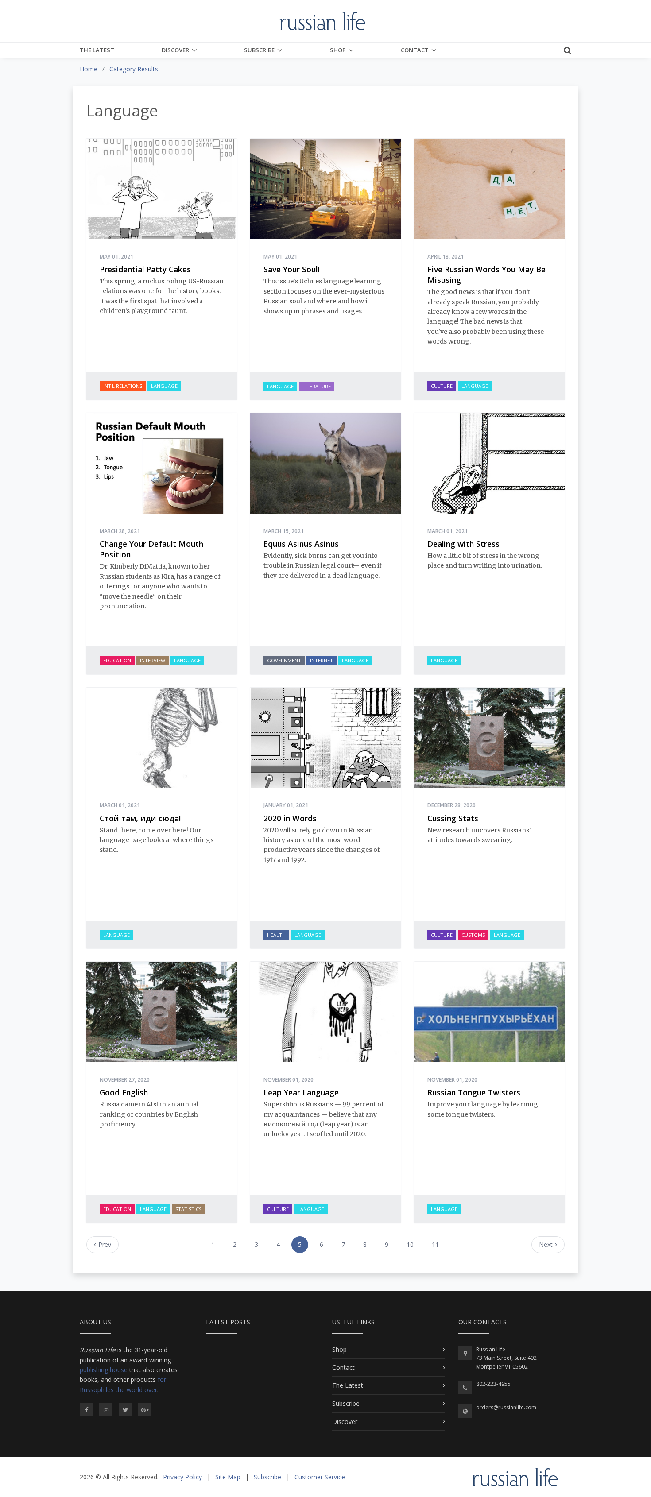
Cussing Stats (452, 818)
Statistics (188, 1209)
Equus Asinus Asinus (301, 543)
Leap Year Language (301, 1092)
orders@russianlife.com (506, 1407)
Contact (415, 50)
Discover (175, 50)
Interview (152, 660)
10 (410, 1244)
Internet (321, 660)
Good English (124, 1092)
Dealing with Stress (463, 543)
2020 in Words (290, 818)
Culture (442, 386)
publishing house (104, 1369)
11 (435, 1244)
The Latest (97, 50)
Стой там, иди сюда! (140, 818)
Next (546, 1244)
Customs (473, 935)
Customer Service (319, 1477)
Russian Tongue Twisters (473, 1092)
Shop (338, 50)
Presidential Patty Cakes (145, 269)
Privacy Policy (182, 1477)
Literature (316, 386)
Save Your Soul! (291, 269)
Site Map (227, 1477)
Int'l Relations (122, 386)
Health (276, 935)
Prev (104, 1244)
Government (284, 660)
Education (117, 660)
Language (164, 386)
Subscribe (259, 50)
